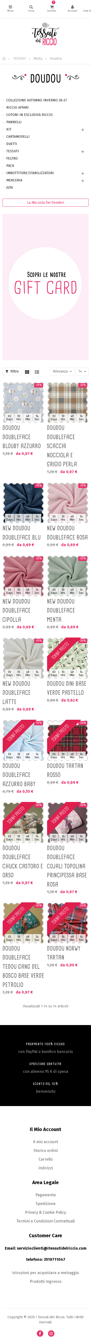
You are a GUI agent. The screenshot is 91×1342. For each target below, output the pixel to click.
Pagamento (45, 1195)
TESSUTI (12, 151)
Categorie (10, 9)
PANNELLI (14, 122)
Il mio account (45, 1142)
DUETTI (11, 144)
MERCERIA (14, 180)
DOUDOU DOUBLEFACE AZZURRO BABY (19, 774)
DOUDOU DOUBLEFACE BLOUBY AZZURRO (21, 436)
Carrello (46, 1159)
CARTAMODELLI (18, 137)
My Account (72, 9)
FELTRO (12, 158)
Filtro (14, 371)
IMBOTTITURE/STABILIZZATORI (30, 173)
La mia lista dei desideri (45, 203)
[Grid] (27, 372)
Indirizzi (45, 1168)
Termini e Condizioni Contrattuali (45, 1221)
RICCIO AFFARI (17, 107)
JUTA (9, 188)
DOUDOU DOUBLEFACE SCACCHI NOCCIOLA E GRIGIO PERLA (62, 446)
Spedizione (46, 1203)
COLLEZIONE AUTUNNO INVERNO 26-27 (36, 100)
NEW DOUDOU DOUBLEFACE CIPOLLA (16, 610)
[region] (45, 232)
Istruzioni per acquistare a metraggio (45, 1272)
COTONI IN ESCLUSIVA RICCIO (29, 115)
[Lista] (37, 372)
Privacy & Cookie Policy (45, 1212)
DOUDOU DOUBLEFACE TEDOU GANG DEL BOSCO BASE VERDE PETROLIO (23, 966)
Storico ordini (45, 1150)
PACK (10, 166)
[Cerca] (31, 9)
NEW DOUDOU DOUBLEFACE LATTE (16, 692)
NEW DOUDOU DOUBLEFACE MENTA (61, 610)
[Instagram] (51, 1333)
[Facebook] (40, 1333)
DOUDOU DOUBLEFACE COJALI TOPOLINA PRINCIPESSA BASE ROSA (67, 866)
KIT (8, 129)
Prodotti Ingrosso (45, 1281)
